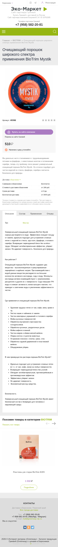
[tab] (9, 213)
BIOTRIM (17, 40)
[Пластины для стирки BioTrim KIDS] (28, 449)
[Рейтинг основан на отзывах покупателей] (49, 121)
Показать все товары (11, 425)
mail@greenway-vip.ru (32, 519)
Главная (6, 40)
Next (54, 423)
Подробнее (29, 487)
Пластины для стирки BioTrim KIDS (29, 472)
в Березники (14, 180)
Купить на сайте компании (23, 132)
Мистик (26, 223)
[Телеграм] (35, 3)
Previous (48, 423)
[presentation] (9, 213)
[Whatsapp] (30, 3)
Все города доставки (29, 510)
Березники (6, 3)
